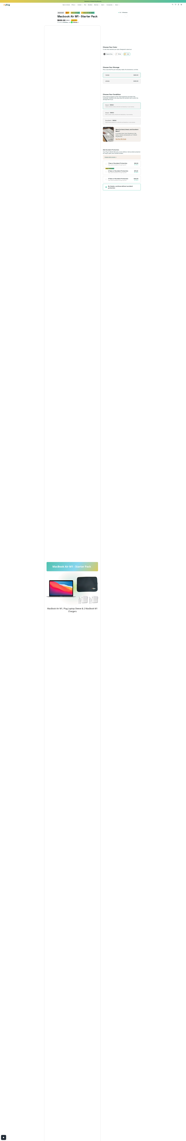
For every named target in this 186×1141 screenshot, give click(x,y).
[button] (74, 5)
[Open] (3, 1137)
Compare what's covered (110, 157)
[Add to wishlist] (126, 15)
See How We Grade (121, 139)
